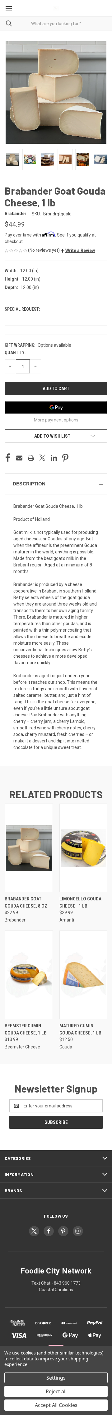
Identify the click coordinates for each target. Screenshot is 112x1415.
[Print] (31, 457)
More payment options (56, 419)
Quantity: (15, 352)
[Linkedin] (54, 457)
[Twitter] (42, 457)
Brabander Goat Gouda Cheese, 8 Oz (26, 902)
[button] (78, 250)
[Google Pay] (56, 407)
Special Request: (23, 309)
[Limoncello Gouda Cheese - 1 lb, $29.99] (83, 848)
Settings (56, 1377)
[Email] (19, 457)
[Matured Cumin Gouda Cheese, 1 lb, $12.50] (83, 975)
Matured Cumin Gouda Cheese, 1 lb (80, 1029)
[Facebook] (8, 457)
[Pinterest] (65, 457)
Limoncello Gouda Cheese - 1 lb (80, 902)
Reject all (56, 1391)
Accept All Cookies (56, 1405)
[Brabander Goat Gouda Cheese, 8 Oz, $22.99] (29, 848)
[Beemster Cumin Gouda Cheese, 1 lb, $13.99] (29, 975)
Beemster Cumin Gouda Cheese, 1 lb (26, 1029)
